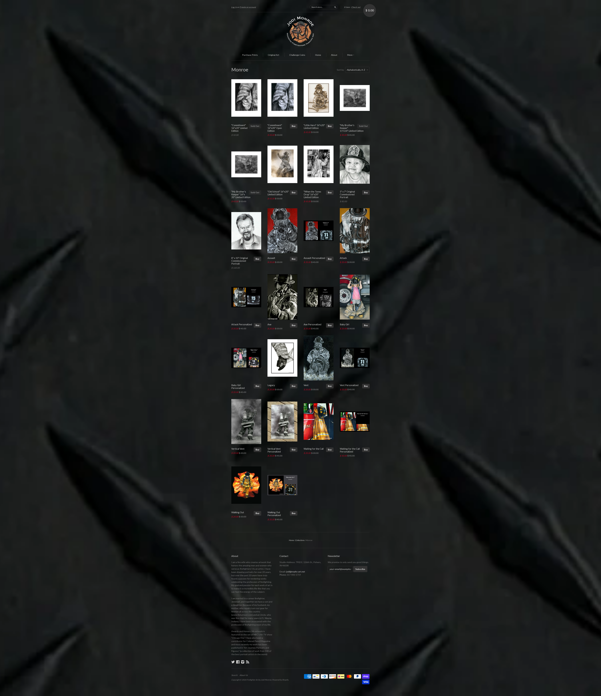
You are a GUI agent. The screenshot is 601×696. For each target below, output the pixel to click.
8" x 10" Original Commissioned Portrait (239, 261)
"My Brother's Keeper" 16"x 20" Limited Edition (240, 194)
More (350, 55)
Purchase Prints (250, 55)
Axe (269, 324)
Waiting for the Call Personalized (350, 450)
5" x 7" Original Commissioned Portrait (347, 194)
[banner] (300, 31)
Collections (299, 540)
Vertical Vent (237, 448)
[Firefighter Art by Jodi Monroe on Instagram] (242, 662)
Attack (343, 258)
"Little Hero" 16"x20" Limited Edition (314, 126)
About (334, 55)
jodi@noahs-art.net (295, 571)
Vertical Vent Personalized (274, 450)
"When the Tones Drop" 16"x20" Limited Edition (312, 194)
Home (318, 55)
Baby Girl (344, 324)
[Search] (335, 7)
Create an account (248, 7)
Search (234, 675)
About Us (243, 675)
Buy (293, 126)
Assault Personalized (314, 258)
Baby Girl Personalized (238, 386)
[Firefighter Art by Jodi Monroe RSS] (247, 662)
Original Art (273, 55)
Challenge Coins (297, 55)
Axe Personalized (312, 324)
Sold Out (255, 126)
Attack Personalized (241, 324)
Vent (306, 385)
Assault (271, 258)
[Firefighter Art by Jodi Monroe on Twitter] (233, 662)
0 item (347, 7)
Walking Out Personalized (274, 514)
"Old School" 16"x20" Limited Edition (278, 193)
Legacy (271, 385)
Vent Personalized (349, 385)
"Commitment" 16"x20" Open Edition (274, 128)
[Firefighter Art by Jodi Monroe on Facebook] (238, 662)
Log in (234, 7)
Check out (355, 7)
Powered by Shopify (280, 680)
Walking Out (237, 512)
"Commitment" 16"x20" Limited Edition (239, 128)
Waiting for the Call (314, 448)
